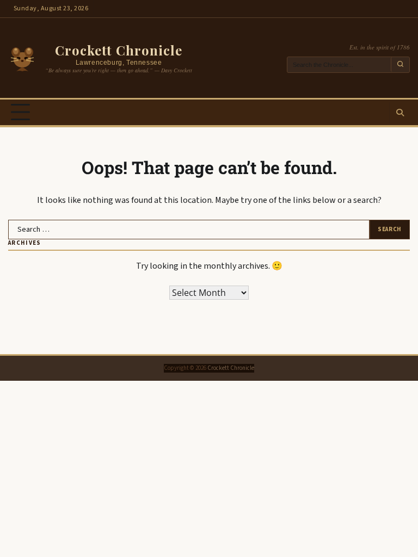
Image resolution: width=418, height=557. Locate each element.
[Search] (399, 112)
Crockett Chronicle (118, 50)
